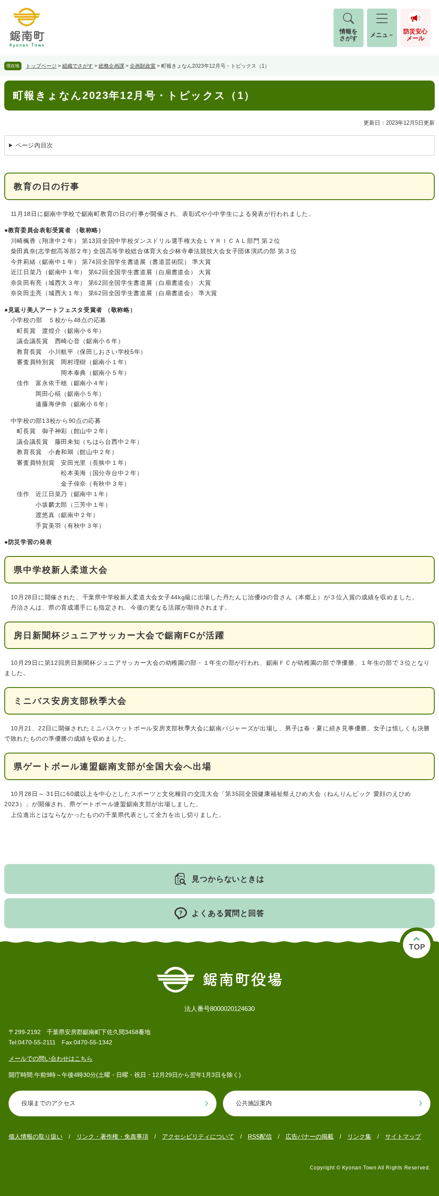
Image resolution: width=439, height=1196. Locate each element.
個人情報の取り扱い (36, 1136)
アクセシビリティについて (198, 1136)
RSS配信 (260, 1136)
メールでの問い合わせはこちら (51, 1058)
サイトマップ (403, 1136)
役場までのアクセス (48, 1103)
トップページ (41, 66)
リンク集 (359, 1136)
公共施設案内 (254, 1103)
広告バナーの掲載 (310, 1136)
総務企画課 (111, 66)
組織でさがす (77, 66)
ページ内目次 (34, 145)
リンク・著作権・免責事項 (112, 1136)
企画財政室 (143, 66)
